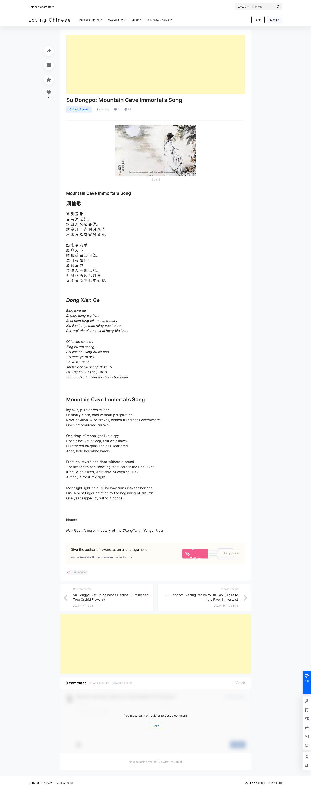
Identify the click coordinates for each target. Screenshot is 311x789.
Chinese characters (41, 6)
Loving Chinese (63, 782)
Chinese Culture (88, 20)
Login (258, 19)
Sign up (274, 19)
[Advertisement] (155, 64)
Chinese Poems (158, 20)
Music (135, 20)
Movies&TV (115, 20)
